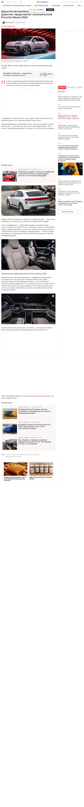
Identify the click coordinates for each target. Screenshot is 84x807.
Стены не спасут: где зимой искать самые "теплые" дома (69, 107)
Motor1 (39, 120)
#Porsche (8, 454)
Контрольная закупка (41, 5)
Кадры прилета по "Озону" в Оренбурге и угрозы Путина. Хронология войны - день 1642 (68, 117)
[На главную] (42, 2)
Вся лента (61, 91)
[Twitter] (72, 2)
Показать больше (67, 211)
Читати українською (8, 26)
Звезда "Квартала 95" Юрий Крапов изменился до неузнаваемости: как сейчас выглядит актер (69, 182)
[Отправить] (20, 2)
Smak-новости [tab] (71, 87)
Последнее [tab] (62, 87)
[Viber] (64, 2)
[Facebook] (62, 2)
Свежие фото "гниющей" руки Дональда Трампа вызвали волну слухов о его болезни (69, 127)
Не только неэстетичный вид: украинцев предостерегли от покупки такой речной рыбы (68, 147)
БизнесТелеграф (68, 5)
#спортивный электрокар (13, 456)
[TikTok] (77, 2)
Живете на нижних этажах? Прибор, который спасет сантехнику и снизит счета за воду (70, 203)
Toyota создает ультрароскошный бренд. (37, 396)
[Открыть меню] (2, 2)
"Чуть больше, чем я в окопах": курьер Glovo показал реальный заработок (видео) (68, 137)
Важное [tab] (79, 87)
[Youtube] (70, 2)
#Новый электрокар (32, 454)
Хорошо (50, 9)
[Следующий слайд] (82, 5)
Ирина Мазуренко (10, 22)
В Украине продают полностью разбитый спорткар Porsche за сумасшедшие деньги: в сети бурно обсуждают (36, 173)
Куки (41, 9)
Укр (82, 2)
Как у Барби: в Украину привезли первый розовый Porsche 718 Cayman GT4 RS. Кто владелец (34, 442)
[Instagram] (75, 2)
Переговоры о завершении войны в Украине (17, 5)
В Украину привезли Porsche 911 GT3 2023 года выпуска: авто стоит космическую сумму (34, 426)
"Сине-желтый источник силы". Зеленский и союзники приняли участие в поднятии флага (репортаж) (69, 158)
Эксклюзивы (56, 5)
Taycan (3, 227)
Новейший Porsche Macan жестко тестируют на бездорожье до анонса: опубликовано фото (34, 411)
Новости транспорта (23, 169)
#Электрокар (21, 454)
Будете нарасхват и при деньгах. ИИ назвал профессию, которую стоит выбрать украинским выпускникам (70, 98)
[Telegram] (67, 2)
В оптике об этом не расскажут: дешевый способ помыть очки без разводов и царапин (69, 193)
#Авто (14, 454)
